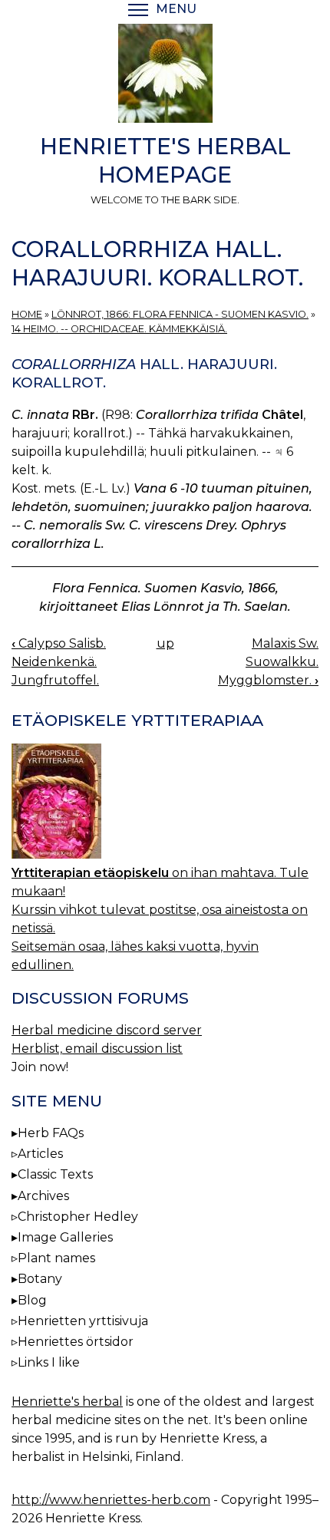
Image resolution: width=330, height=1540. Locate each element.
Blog (32, 1300)
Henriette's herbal (67, 1401)
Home (27, 314)
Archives (43, 1196)
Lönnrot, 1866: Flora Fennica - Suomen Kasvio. (180, 314)
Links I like (49, 1362)
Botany (40, 1278)
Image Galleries (65, 1237)
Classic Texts (55, 1174)
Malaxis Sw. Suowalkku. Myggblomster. (268, 662)
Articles (40, 1153)
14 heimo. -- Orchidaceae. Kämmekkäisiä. (119, 329)
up (165, 643)
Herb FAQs (51, 1133)
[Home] (165, 76)
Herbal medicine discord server (107, 1030)
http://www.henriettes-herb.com (111, 1499)
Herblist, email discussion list (97, 1048)
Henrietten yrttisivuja (83, 1321)
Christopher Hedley (78, 1216)
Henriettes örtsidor (76, 1341)
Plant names (56, 1258)
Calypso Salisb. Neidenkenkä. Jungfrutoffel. (59, 662)
